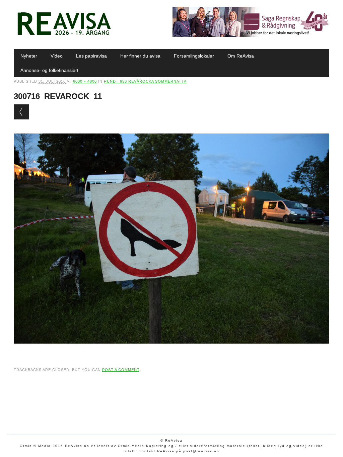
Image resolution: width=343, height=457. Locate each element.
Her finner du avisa (140, 56)
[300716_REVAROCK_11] (171, 350)
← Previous (21, 111)
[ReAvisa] (64, 35)
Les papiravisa (91, 56)
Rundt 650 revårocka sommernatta (145, 81)
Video (57, 56)
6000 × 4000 (85, 81)
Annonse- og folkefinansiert (49, 70)
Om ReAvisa (240, 56)
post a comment (120, 370)
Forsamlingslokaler (194, 56)
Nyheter (28, 56)
